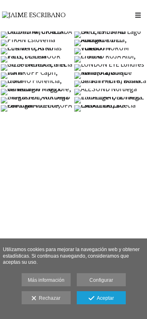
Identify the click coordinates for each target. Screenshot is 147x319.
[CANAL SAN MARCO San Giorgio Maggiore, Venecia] (37, 92)
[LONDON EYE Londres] (110, 67)
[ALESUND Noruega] (110, 92)
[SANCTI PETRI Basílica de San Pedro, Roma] (110, 84)
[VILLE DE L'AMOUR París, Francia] (37, 59)
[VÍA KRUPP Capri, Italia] (37, 75)
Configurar (101, 280)
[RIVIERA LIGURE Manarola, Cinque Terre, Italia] (110, 75)
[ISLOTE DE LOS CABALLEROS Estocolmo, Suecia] (110, 108)
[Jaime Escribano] (34, 15)
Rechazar (48, 298)
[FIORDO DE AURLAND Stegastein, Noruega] (37, 100)
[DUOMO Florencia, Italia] (37, 84)
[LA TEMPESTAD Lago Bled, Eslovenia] (110, 34)
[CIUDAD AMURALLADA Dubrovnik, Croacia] (37, 34)
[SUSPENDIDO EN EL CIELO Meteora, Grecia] (37, 67)
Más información (46, 280)
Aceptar (104, 298)
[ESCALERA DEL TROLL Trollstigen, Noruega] (110, 100)
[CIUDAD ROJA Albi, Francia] (110, 59)
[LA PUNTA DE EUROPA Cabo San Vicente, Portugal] (37, 108)
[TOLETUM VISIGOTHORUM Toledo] (110, 51)
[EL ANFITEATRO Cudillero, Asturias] (37, 51)
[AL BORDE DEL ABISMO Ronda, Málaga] (110, 43)
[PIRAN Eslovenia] (37, 43)
